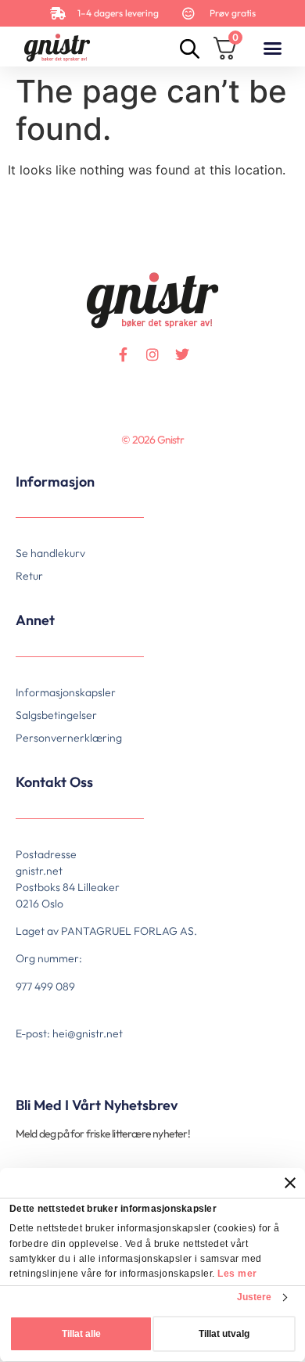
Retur (29, 576)
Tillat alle (81, 1333)
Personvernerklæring (69, 738)
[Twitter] (182, 354)
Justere (254, 1297)
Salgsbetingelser (56, 715)
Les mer (237, 1273)
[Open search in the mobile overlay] (188, 48)
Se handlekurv (50, 553)
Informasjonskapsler (66, 692)
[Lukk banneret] (290, 1182)
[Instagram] (152, 354)
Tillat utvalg (224, 1333)
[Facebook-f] (123, 354)
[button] (272, 48)
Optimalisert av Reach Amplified (35, 464)
